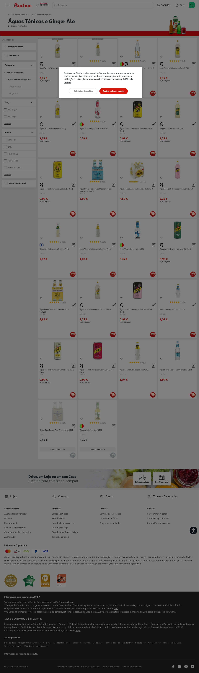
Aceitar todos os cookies (113, 91)
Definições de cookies (83, 91)
